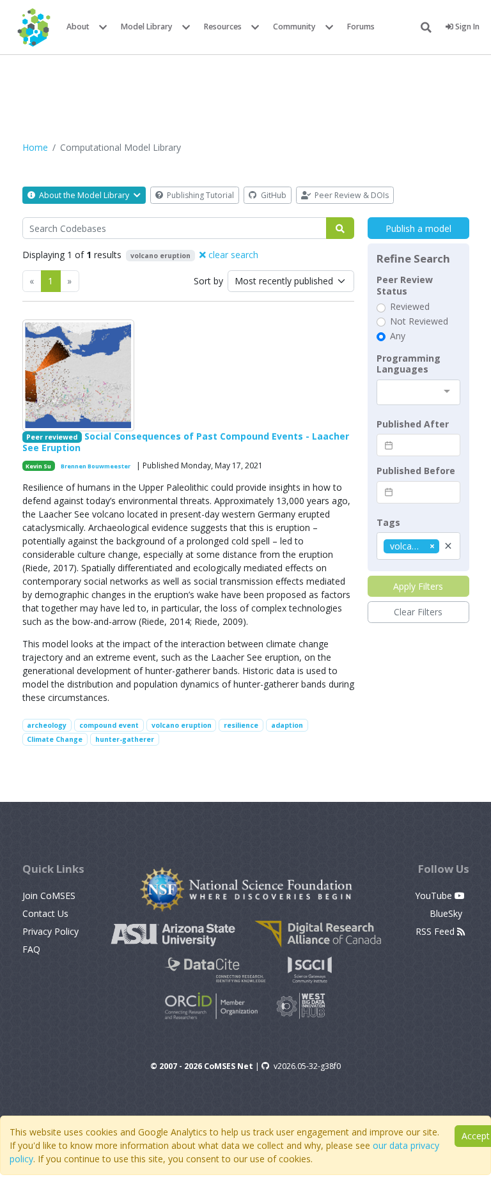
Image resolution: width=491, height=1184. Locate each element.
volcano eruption (182, 725)
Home (35, 147)
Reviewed (410, 306)
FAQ (31, 949)
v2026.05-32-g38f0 (307, 1066)
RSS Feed (436, 931)
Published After (413, 424)
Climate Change (54, 739)
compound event (109, 725)
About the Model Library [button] (84, 195)
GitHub (272, 195)
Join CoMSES (48, 895)
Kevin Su (38, 466)
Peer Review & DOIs (351, 195)
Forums (361, 26)
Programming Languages (408, 364)
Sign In (466, 26)
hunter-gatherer (124, 739)
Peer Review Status (405, 285)
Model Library (147, 26)
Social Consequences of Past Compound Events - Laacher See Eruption (186, 442)
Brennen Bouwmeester (95, 466)
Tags (388, 522)
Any (397, 336)
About (78, 26)
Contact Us (45, 913)
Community (294, 26)
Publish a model (418, 228)
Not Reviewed (419, 321)
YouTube (435, 895)
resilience (241, 725)
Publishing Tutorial (199, 195)
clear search (232, 255)
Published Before (416, 471)
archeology (46, 725)
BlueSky (447, 913)
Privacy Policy (50, 931)
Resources (223, 26)
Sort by (208, 281)
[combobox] (418, 392)
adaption (287, 725)
